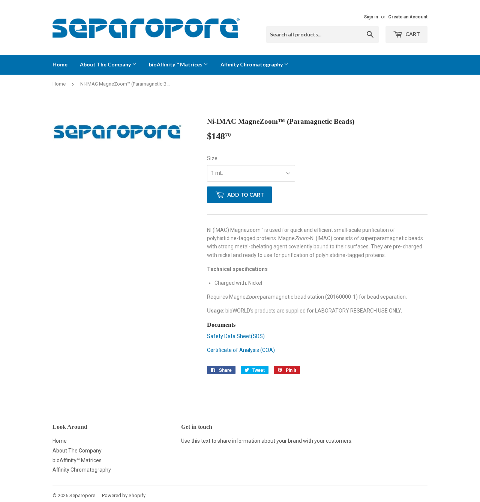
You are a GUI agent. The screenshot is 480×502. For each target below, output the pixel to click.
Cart (412, 34)
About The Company (106, 64)
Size (212, 158)
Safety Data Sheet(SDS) (236, 336)
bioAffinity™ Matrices (176, 64)
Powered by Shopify (124, 495)
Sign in (371, 17)
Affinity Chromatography (252, 64)
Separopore (82, 495)
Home (60, 64)
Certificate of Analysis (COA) (241, 350)
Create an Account (408, 17)
